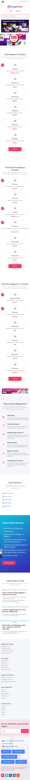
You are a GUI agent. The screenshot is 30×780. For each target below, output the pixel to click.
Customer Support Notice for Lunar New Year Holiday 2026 (14, 610)
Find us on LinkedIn (20, 740)
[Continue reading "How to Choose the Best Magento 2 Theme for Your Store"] (15, 590)
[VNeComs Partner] (6, 499)
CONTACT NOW (9, 562)
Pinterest (3, 712)
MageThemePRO (15, 298)
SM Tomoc (15, 368)
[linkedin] (14, 775)
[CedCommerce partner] (7, 493)
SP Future (15, 226)
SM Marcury (15, 83)
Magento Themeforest (5, 768)
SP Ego (15, 212)
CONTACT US (21, 761)
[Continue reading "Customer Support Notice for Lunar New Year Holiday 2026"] (15, 607)
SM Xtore (15, 340)
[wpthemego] (15, 395)
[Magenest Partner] (6, 503)
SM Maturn (15, 125)
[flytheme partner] (6, 506)
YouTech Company (16, 767)
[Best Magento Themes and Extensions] (15, 7)
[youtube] (2, 775)
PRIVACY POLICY (7, 761)
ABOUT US (6, 751)
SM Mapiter (15, 111)
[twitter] (6, 775)
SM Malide (15, 139)
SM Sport (15, 69)
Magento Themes (24, 767)
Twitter (3, 710)
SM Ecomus (15, 326)
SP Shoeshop (15, 242)
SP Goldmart (15, 255)
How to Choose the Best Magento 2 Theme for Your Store (13, 593)
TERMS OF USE (18, 751)
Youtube (3, 714)
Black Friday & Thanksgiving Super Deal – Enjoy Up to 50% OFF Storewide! (14, 627)
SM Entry (15, 312)
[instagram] (21, 775)
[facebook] (10, 775)
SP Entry (15, 184)
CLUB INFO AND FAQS (9, 756)
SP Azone (15, 198)
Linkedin (3, 708)
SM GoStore (15, 354)
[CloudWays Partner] (7, 496)
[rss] (18, 775)
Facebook (4, 706)
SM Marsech (15, 97)
